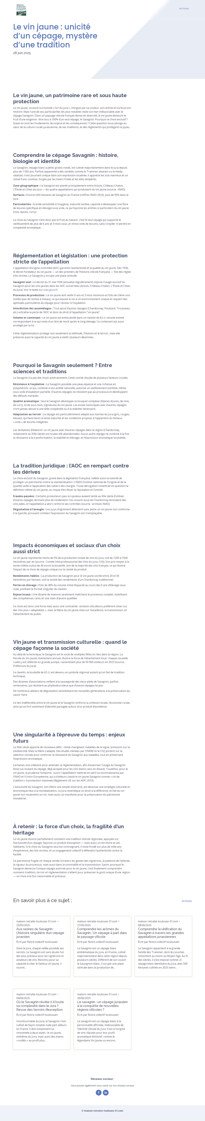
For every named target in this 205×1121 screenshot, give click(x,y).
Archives (184, 8)
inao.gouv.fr (50, 290)
